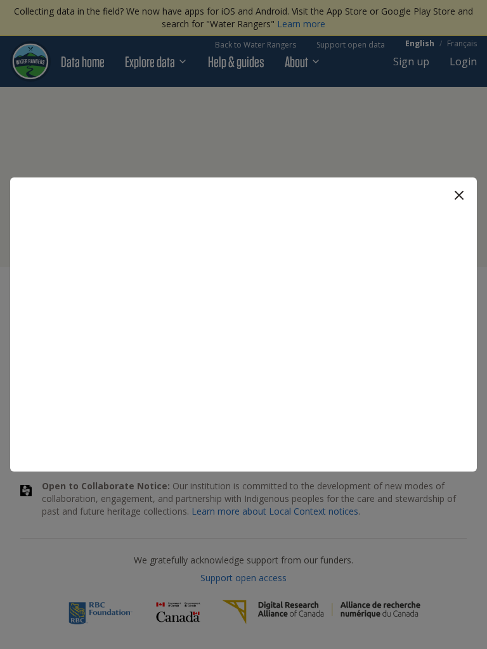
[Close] (459, 195)
